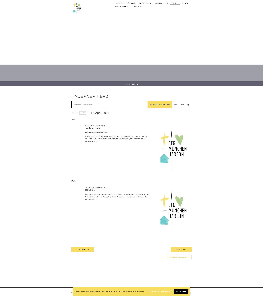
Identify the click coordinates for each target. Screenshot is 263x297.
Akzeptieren (181, 291)
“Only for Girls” (93, 128)
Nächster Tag (180, 249)
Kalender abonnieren (178, 257)
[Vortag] (72, 113)
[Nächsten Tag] (76, 113)
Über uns (131, 3)
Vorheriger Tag (83, 249)
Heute (82, 113)
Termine (175, 3)
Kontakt (185, 3)
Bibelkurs (90, 190)
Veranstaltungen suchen (159, 104)
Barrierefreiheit (139, 6)
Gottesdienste (145, 3)
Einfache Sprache (121, 6)
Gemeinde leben (161, 3)
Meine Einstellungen (160, 291)
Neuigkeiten (119, 3)
